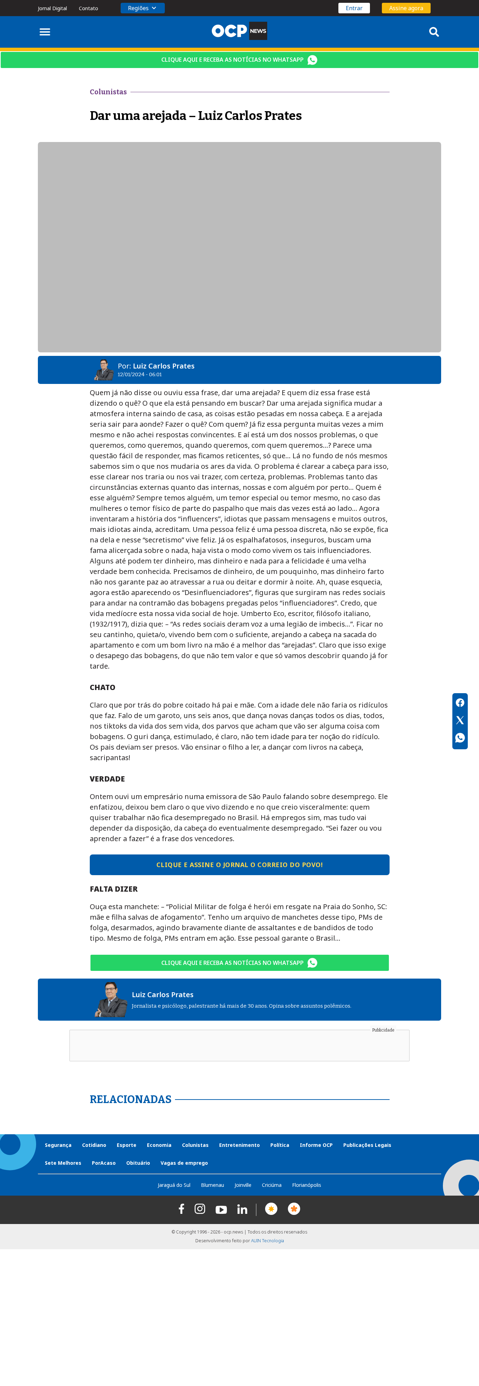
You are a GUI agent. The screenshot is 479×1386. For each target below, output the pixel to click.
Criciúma (272, 1185)
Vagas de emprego (184, 1162)
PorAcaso (104, 1162)
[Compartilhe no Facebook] (460, 703)
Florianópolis (306, 1185)
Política (279, 1145)
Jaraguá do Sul (174, 1185)
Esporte (126, 1145)
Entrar (354, 8)
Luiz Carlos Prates (164, 366)
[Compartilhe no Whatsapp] (460, 738)
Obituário (138, 1162)
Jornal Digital (52, 8)
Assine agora (406, 8)
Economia (159, 1145)
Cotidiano (94, 1145)
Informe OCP (316, 1145)
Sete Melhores (63, 1162)
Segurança (58, 1145)
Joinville (243, 1185)
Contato (88, 8)
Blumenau (212, 1185)
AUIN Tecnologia (267, 1241)
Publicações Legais (367, 1145)
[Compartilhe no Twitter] (460, 721)
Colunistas (195, 1145)
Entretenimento (239, 1145)
